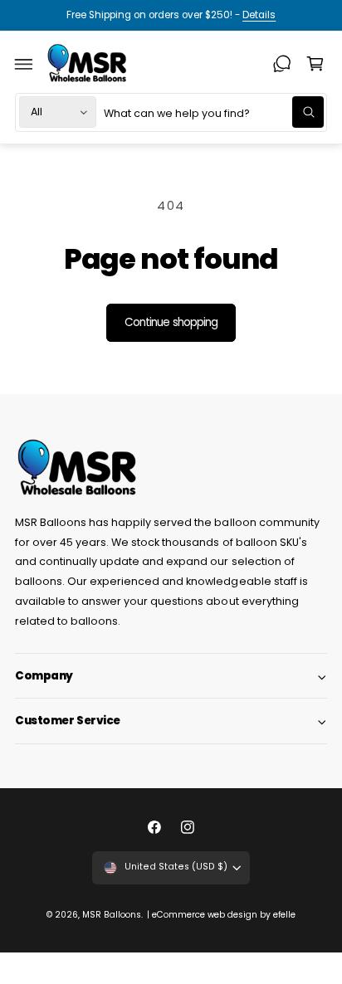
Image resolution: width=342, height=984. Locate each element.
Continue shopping (171, 322)
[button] (24, 63)
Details (259, 15)
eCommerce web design (204, 914)
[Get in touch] (282, 63)
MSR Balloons (111, 914)
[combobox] (214, 112)
